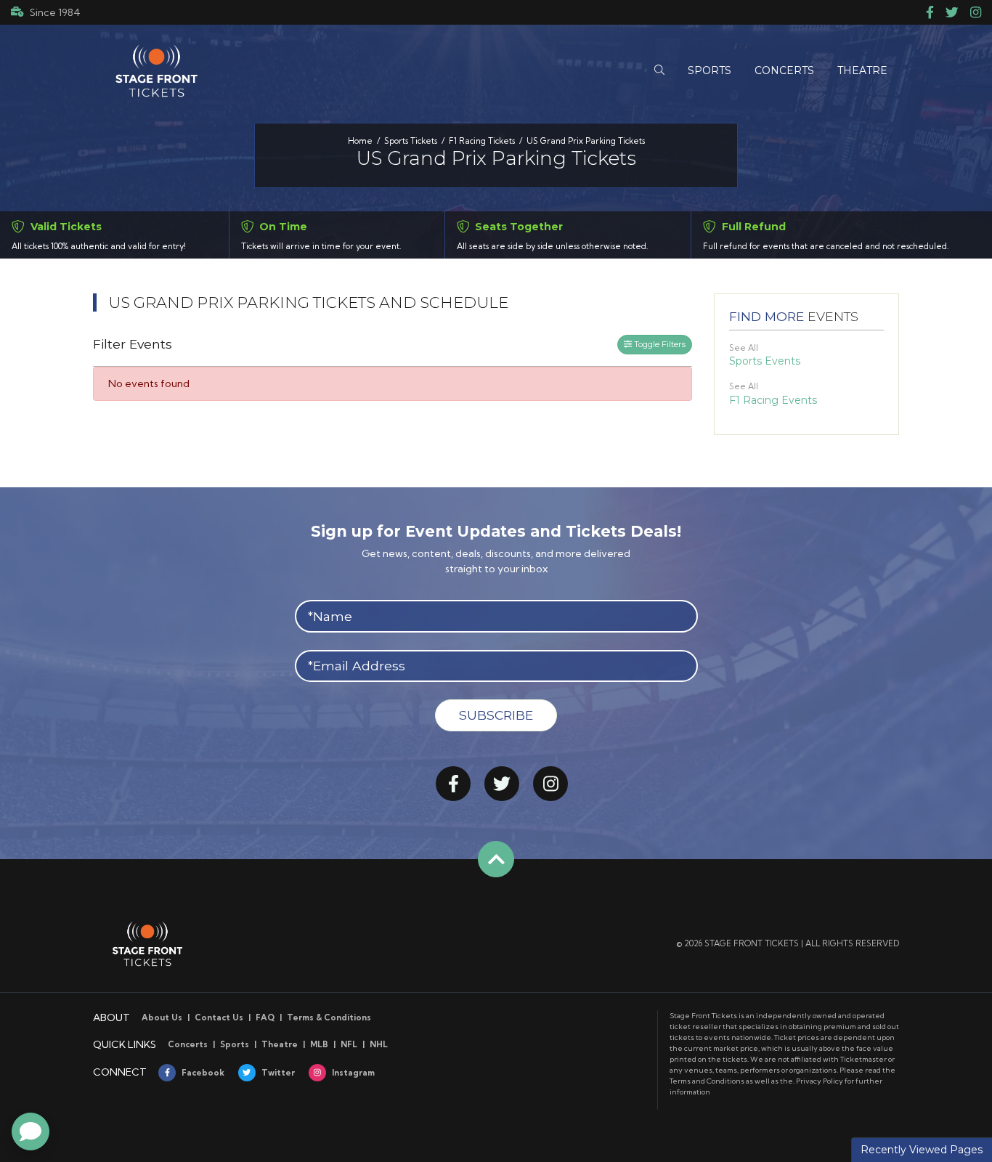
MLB (319, 1044)
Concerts (188, 1044)
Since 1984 (55, 12)
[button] (659, 70)
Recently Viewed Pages (922, 1149)
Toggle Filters (659, 344)
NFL (349, 1044)
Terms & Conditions (329, 1017)
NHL (379, 1044)
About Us (162, 1017)
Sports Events (764, 360)
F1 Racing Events (773, 400)
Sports (234, 1044)
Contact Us (219, 1017)
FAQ (265, 1017)
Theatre (279, 1044)
